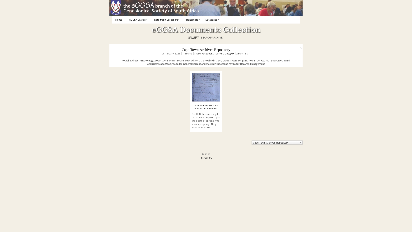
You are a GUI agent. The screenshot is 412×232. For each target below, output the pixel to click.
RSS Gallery (206, 157)
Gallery (193, 37)
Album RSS (242, 53)
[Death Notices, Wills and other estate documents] (206, 100)
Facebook (207, 53)
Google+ (229, 53)
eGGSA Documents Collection (206, 29)
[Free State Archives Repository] (301, 49)
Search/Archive (212, 37)
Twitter (218, 53)
